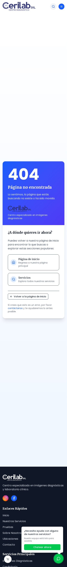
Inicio (6, 515)
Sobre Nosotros (12, 533)
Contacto (9, 545)
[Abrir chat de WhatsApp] (58, 558)
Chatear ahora (42, 547)
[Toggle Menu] (61, 6)
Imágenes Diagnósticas (17, 561)
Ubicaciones (10, 539)
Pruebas (8, 527)
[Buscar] (53, 6)
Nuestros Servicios (14, 521)
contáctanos (15, 308)
